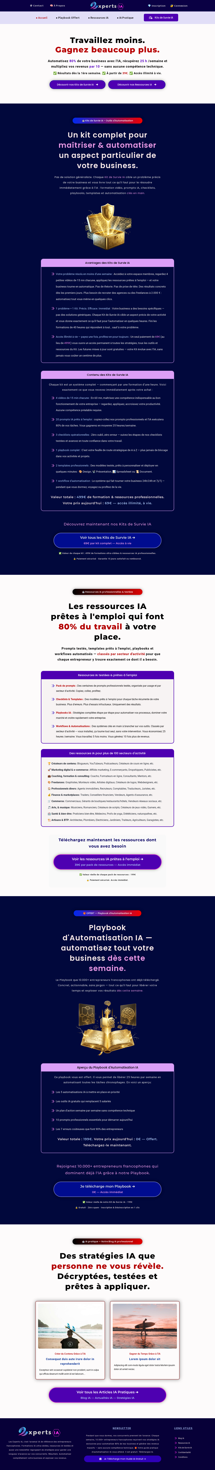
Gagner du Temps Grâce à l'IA (144, 1353)
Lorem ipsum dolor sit (144, 1359)
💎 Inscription (157, 5)
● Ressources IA (98, 17)
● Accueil (41, 17)
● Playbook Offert (68, 17)
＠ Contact (37, 5)
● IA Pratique (125, 17)
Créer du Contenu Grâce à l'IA (70, 1353)
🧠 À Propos (57, 5)
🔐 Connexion (179, 5)
